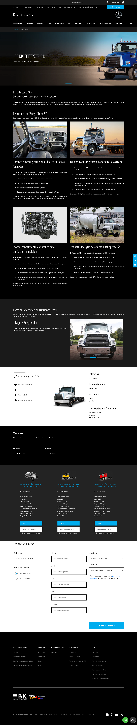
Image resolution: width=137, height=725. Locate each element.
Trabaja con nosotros (99, 670)
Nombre (54, 553)
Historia (15, 652)
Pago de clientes (97, 665)
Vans (69, 24)
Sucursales (28, 7)
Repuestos (79, 24)
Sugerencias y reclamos (85, 714)
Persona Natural (26, 573)
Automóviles (17, 24)
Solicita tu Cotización (106, 626)
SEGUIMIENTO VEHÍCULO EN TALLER (88, 7)
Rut (52, 579)
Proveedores (39, 7)
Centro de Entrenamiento (100, 679)
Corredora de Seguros (99, 674)
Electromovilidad (105, 24)
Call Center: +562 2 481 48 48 (67, 7)
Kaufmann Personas (19, 657)
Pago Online (51, 7)
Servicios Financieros (29, 529)
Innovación (118, 24)
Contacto (95, 652)
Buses (49, 24)
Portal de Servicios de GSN (78, 661)
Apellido (54, 566)
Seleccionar (18, 553)
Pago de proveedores (99, 661)
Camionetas (59, 24)
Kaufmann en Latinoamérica (22, 665)
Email (53, 592)
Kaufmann (15, 29)
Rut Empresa (25, 578)
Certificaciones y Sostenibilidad (23, 661)
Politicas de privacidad (67, 714)
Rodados (40, 24)
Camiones (29, 24)
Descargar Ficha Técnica (31, 533)
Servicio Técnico (74, 657)
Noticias (129, 24)
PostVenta (91, 24)
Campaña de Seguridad (115, 7)
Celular (54, 605)
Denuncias (95, 657)
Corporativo (16, 7)
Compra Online (74, 665)
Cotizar (24, 523)
